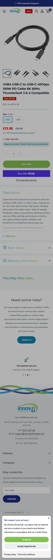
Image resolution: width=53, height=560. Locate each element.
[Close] (49, 518)
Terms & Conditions (26, 554)
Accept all (26, 539)
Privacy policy (10, 554)
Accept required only (26, 546)
